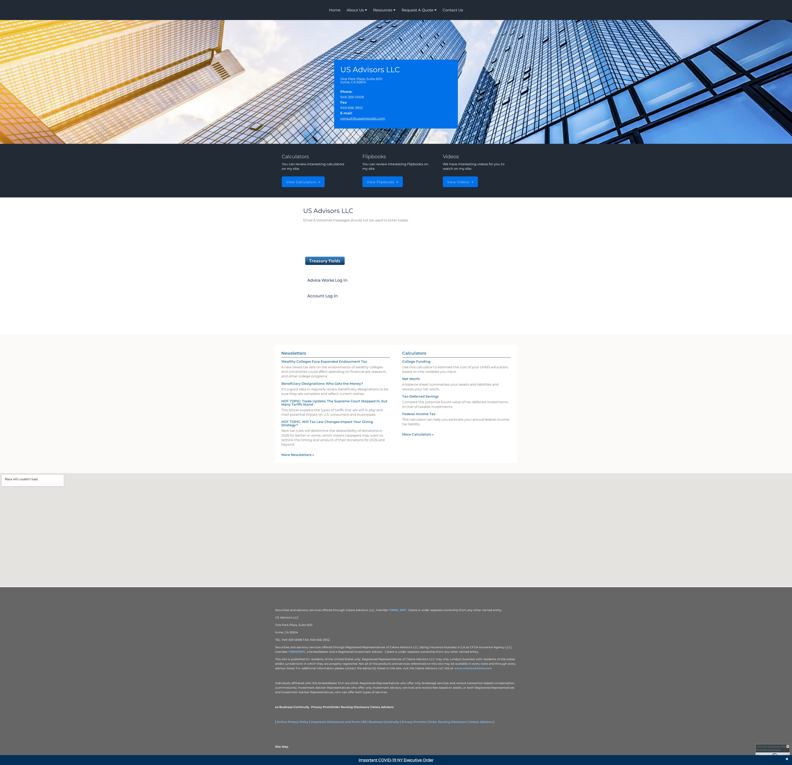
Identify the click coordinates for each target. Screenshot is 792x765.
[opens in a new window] (325, 265)
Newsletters (293, 353)
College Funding (416, 362)
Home (335, 10)
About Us (355, 10)
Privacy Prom (321, 707)
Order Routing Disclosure (350, 707)
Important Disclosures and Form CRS (339, 722)
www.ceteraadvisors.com (473, 668)
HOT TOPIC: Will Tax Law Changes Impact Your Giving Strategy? (327, 423)
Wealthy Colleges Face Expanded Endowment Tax (324, 362)
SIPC (403, 610)
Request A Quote (417, 10)
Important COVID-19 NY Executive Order (396, 760)
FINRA (393, 610)
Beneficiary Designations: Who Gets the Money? (322, 384)
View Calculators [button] (301, 182)
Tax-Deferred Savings (420, 396)
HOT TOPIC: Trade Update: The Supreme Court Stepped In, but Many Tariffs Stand (334, 402)
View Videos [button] (458, 182)
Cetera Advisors (382, 707)
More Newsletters (297, 455)
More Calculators (418, 434)
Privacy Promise (414, 722)
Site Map (281, 746)
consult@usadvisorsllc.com (362, 118)
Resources (382, 10)
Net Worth (411, 379)
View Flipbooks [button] (380, 182)
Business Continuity (294, 707)
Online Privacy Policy (292, 722)
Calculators (414, 353)
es (276, 707)
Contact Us (453, 10)
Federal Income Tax (418, 414)
